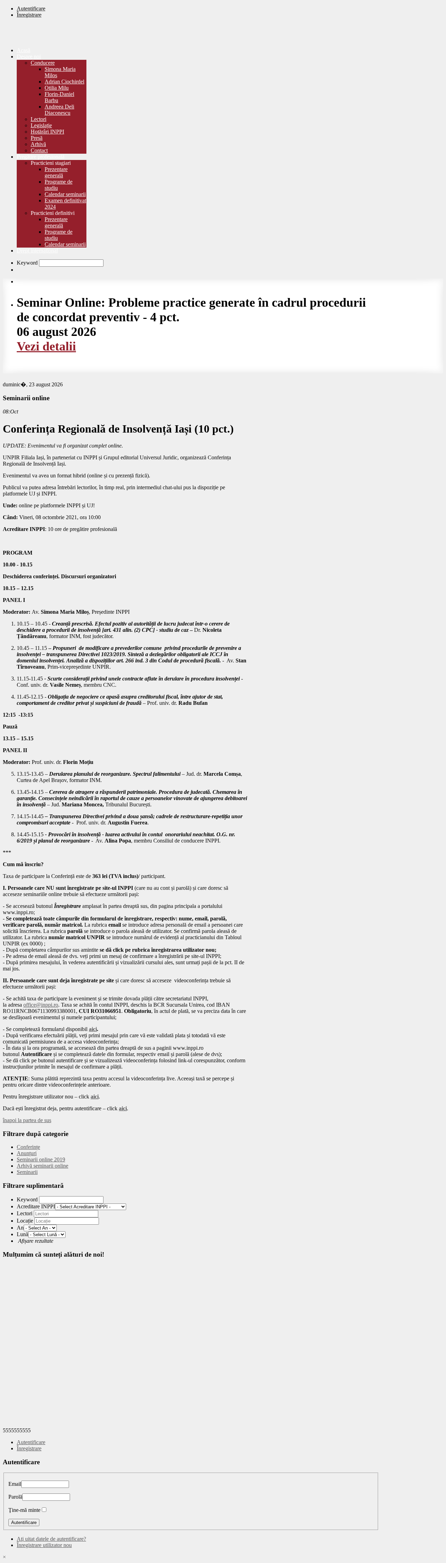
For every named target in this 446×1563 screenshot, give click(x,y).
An (20, 1228)
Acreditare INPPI (36, 1206)
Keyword (27, 263)
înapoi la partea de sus (27, 1120)
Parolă (15, 1497)
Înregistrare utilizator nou (44, 1545)
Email (14, 1484)
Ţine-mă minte (24, 1510)
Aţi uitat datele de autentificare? (51, 1539)
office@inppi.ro (40, 1005)
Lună (22, 1234)
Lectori (24, 1213)
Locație (25, 1221)
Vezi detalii (46, 346)
